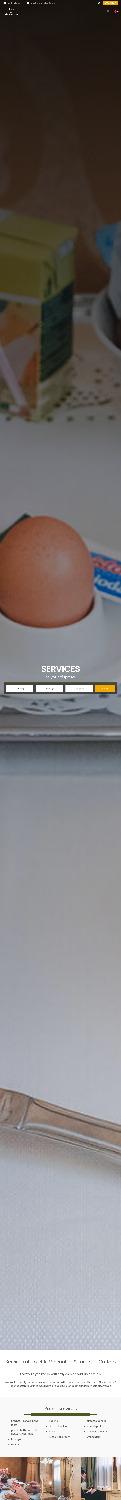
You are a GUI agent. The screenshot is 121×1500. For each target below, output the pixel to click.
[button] (107, 11)
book (105, 688)
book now (111, 2)
